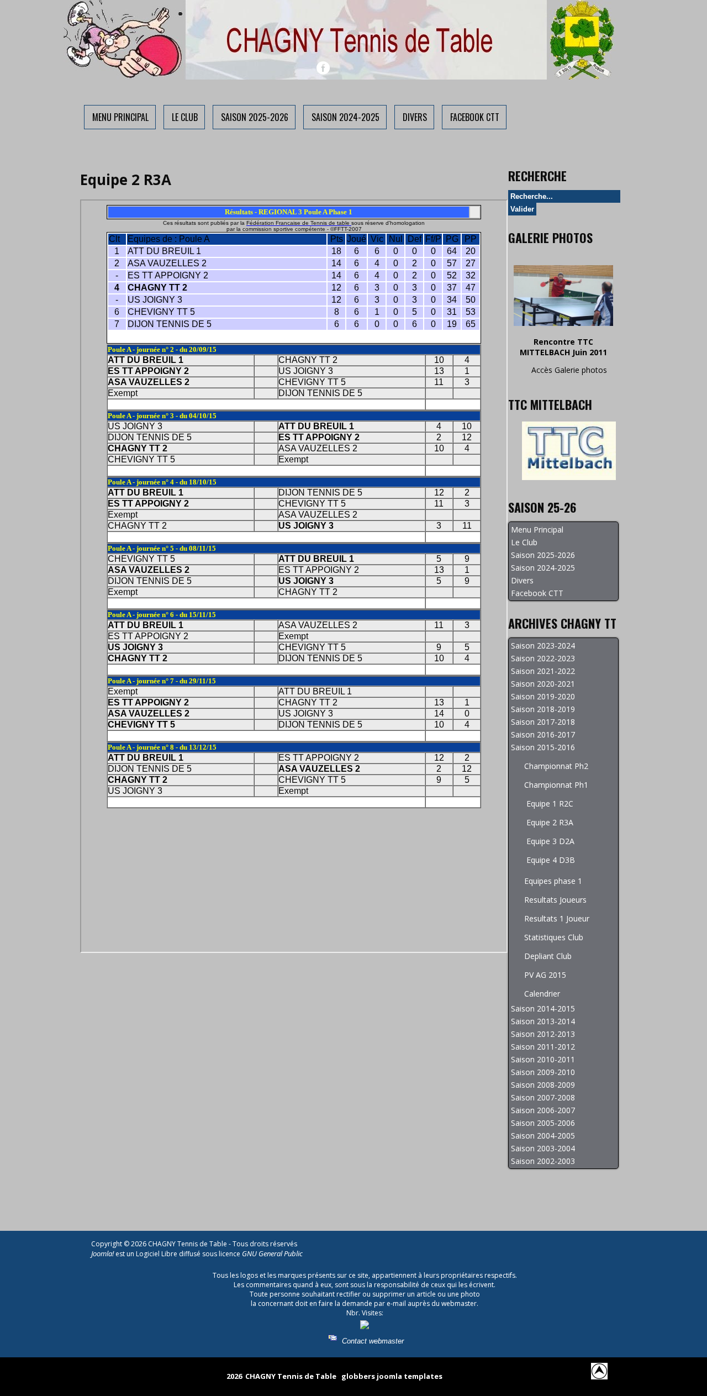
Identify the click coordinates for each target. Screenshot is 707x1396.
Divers (415, 117)
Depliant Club (548, 956)
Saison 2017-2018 (543, 722)
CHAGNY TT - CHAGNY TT (353, 32)
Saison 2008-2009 (543, 1084)
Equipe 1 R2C (549, 803)
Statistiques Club (553, 937)
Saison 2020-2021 (543, 683)
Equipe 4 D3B (550, 860)
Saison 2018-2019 (543, 709)
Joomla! (102, 1253)
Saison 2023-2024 (543, 645)
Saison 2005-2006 (543, 1123)
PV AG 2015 (545, 975)
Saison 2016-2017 (543, 734)
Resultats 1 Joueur (556, 918)
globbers (358, 1376)
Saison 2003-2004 (543, 1148)
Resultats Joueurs (555, 899)
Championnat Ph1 (556, 784)
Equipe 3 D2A (550, 841)
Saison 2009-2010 (543, 1072)
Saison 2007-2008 (543, 1097)
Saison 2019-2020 (543, 696)
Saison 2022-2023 (543, 658)
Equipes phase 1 (553, 881)
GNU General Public (272, 1253)
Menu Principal (120, 117)
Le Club (185, 117)
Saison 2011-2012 (543, 1046)
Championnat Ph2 (556, 766)
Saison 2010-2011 (543, 1059)
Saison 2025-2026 (254, 117)
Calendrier (542, 993)
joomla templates (409, 1376)
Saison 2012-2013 (543, 1034)
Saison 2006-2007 (543, 1110)
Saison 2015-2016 (543, 747)
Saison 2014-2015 (543, 1008)
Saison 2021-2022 (543, 671)
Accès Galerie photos (569, 370)
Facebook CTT (474, 117)
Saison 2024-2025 (345, 117)
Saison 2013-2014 (543, 1021)
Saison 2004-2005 (543, 1135)
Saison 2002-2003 (543, 1161)
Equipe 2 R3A (549, 822)
